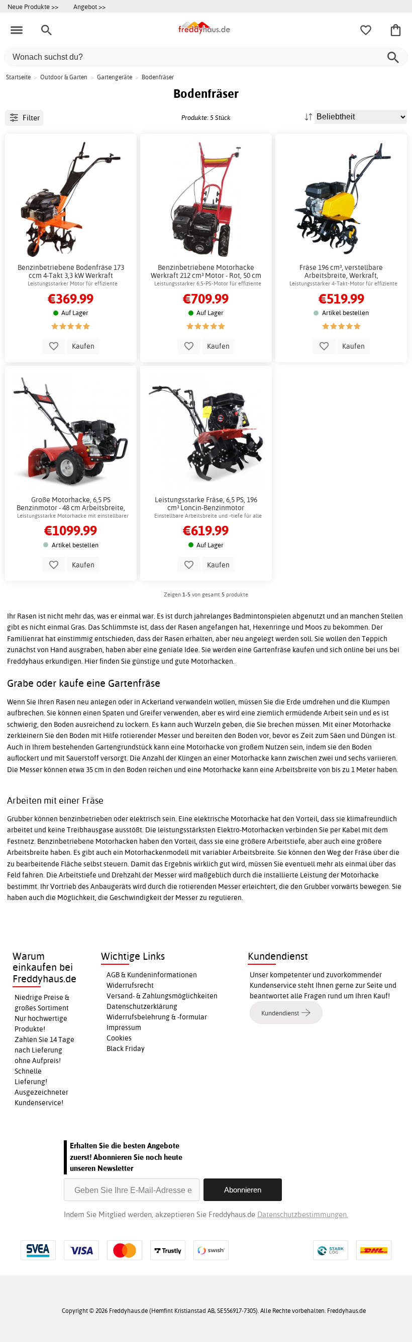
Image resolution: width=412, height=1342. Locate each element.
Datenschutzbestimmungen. (302, 1214)
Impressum (124, 1027)
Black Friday (126, 1048)
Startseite (18, 77)
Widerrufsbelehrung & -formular (157, 1016)
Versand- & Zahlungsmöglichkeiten (162, 995)
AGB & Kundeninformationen (152, 974)
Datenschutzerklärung (142, 1006)
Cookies (119, 1037)
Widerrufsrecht (130, 985)
